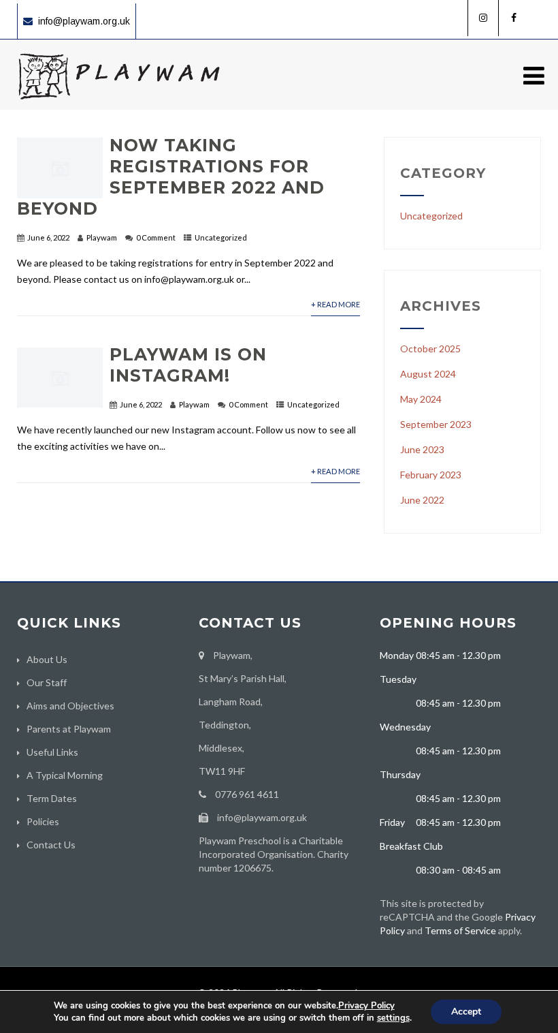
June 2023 (422, 449)
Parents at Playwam (69, 729)
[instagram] (482, 18)
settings (393, 1018)
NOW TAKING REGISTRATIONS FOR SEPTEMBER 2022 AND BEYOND (171, 177)
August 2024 (428, 374)
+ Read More (335, 304)
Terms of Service (460, 930)
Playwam (101, 237)
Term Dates (52, 798)
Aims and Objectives (70, 705)
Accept (466, 1011)
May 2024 (421, 399)
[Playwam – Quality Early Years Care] (119, 104)
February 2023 (430, 474)
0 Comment (156, 237)
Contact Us (51, 844)
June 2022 (422, 500)
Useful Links (52, 752)
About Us (47, 659)
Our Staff (47, 682)
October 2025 (430, 348)
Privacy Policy (366, 1006)
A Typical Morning (65, 775)
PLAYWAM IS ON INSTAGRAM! (188, 365)
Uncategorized (221, 237)
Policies (43, 821)
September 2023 (436, 424)
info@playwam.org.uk (84, 21)
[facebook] (513, 18)
